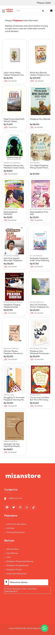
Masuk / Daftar (44, 3)
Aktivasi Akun (12, 549)
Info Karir (10, 528)
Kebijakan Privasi (14, 570)
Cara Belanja (12, 553)
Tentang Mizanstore (15, 532)
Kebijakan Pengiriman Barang (19, 561)
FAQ (8, 557)
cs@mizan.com (15, 498)
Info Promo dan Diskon (16, 524)
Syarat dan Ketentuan (16, 574)
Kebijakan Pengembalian (17, 565)
